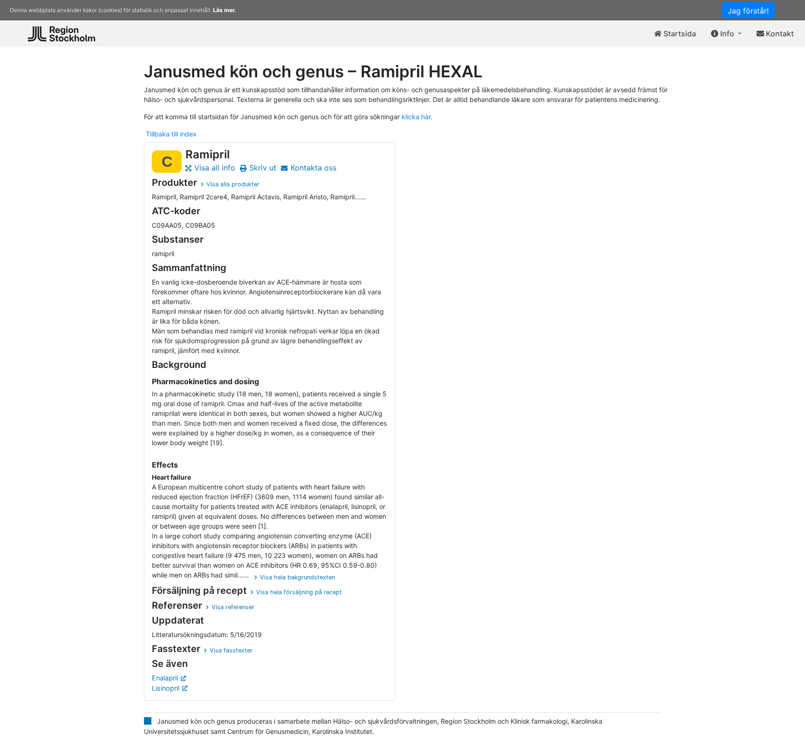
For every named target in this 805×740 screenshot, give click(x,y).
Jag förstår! (748, 10)
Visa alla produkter (232, 184)
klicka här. (417, 117)
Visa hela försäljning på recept (299, 592)
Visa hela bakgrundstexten (297, 577)
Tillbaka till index (171, 134)
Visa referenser (232, 607)
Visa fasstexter (231, 650)
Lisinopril (165, 688)
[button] (726, 34)
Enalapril (165, 678)
